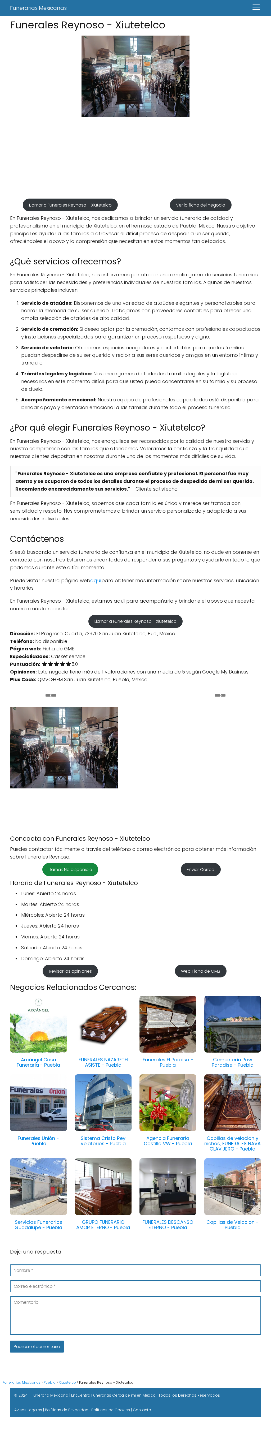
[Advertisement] (135, 160)
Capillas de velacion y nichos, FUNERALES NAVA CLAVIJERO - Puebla (232, 1143)
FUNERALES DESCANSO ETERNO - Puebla (167, 1225)
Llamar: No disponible (70, 869)
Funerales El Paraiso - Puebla (168, 1062)
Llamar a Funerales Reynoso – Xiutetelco (70, 205)
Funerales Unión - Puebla (38, 1141)
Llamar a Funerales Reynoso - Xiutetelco (135, 621)
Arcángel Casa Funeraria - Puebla (38, 1062)
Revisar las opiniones (70, 971)
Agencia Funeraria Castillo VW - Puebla (168, 1141)
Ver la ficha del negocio (200, 205)
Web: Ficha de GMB (200, 971)
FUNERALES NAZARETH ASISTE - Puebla (103, 1062)
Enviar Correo (200, 869)
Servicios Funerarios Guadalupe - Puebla (38, 1225)
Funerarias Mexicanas (38, 8)
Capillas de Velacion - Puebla (232, 1225)
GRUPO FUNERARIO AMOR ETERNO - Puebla (103, 1225)
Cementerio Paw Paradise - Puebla (233, 1062)
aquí (95, 580)
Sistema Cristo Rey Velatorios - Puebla (103, 1141)
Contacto (142, 1410)
